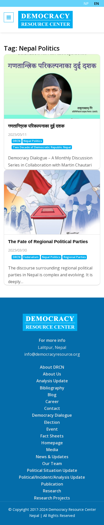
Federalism (31, 257)
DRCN (16, 141)
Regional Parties (75, 257)
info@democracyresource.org (52, 354)
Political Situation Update (52, 470)
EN (96, 3)
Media (52, 449)
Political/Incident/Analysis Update (52, 477)
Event (52, 429)
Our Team (52, 463)
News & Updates (52, 456)
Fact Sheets (52, 436)
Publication (52, 484)
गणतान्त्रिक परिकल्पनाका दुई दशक (36, 126)
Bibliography (52, 387)
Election (52, 422)
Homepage (52, 443)
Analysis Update (52, 381)
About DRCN (52, 367)
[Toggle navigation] (9, 17)
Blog (52, 394)
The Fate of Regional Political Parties (48, 241)
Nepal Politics (32, 141)
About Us (52, 374)
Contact (52, 408)
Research (52, 491)
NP (86, 3)
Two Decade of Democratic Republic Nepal (42, 147)
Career (52, 401)
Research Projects (52, 497)
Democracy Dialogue (52, 415)
